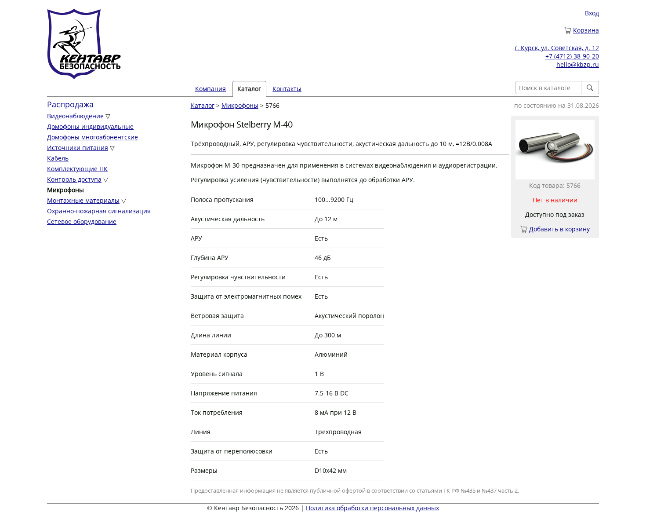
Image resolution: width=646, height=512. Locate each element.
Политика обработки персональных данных (372, 508)
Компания (210, 88)
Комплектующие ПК (77, 169)
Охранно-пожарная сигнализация (99, 211)
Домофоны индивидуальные (90, 126)
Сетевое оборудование (81, 221)
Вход (592, 13)
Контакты (286, 88)
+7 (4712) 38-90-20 (572, 56)
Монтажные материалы (83, 200)
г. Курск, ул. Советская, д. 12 (557, 48)
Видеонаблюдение (75, 116)
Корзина (586, 30)
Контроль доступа (74, 179)
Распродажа (70, 104)
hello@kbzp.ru (577, 64)
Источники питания (77, 147)
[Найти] (590, 87)
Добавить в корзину (559, 229)
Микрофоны (239, 105)
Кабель (58, 158)
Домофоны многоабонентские (92, 137)
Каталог (202, 105)
